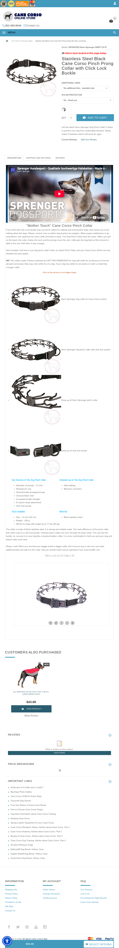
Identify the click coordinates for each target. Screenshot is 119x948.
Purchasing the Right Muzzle (94, 898)
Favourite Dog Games (21, 800)
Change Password (51, 894)
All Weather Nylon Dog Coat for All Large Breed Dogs (31, 693)
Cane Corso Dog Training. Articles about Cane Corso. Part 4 (38, 840)
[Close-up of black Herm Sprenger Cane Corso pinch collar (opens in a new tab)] (35, 400)
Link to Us (85, 894)
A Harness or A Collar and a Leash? (27, 787)
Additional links (71, 83)
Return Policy (11, 898)
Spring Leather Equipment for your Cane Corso (32, 823)
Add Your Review (89, 139)
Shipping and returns (38, 158)
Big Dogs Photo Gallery (21, 792)
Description (14, 158)
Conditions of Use (13, 902)
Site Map (9, 906)
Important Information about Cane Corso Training (33, 814)
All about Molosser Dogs (22, 845)
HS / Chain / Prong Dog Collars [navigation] (22, 41)
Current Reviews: (69, 139)
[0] (111, 22)
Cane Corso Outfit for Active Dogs (26, 796)
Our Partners (86, 889)
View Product (34, 709)
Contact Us (32, 25)
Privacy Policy (11, 894)
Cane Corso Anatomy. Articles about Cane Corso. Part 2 (36, 831)
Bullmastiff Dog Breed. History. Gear (27, 849)
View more (59, 753)
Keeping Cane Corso (20, 818)
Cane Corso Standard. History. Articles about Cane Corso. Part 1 (40, 827)
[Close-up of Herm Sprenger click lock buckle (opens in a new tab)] (35, 450)
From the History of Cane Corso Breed (28, 805)
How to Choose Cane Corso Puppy (27, 809)
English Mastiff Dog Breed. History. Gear (29, 854)
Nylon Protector (72, 95)
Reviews (60, 158)
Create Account (50, 898)
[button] (114, 33)
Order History (49, 889)
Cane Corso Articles (90, 902)
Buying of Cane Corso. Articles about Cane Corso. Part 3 (37, 836)
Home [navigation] (7, 41)
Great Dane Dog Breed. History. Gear (28, 858)
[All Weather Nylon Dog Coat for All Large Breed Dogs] (31, 674)
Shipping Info (11, 889)
